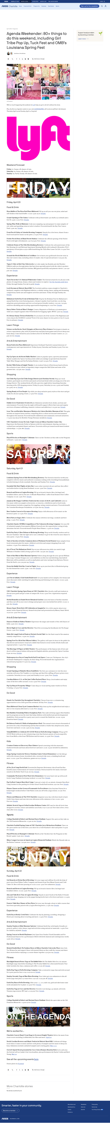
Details (43, 213)
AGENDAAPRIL (39, 109)
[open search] (102, 6)
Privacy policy (95, 1104)
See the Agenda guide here (58, 282)
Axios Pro (35, 1)
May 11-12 (53, 1046)
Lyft (34, 105)
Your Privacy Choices (96, 1109)
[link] (8, 59)
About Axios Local (71, 1104)
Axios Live (43, 1)
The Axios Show (53, 1)
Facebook (21, 1063)
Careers (69, 1109)
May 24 (14, 1054)
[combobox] (25, 1)
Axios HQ (83, 1109)
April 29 (48, 1037)
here (36, 1059)
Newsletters (15, 1)
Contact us (70, 1112)
